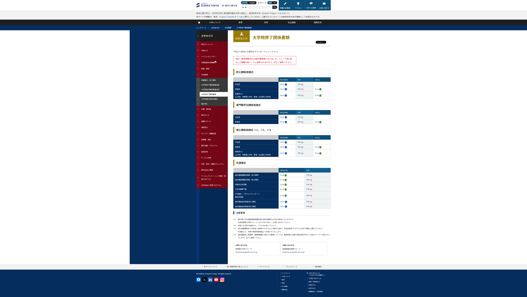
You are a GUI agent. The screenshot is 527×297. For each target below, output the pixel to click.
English (252, 3)
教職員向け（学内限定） (316, 291)
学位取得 (228, 27)
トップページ (201, 27)
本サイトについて (210, 266)
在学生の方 (215, 27)
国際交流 (284, 290)
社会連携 (284, 286)
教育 (283, 280)
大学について (286, 276)
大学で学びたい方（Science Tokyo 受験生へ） (317, 274)
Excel (317, 89)
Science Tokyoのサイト (229, 16)
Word (282, 84)
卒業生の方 (312, 285)
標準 (270, 3)
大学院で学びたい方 (315, 278)
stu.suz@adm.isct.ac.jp (296, 252)
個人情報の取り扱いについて (237, 266)
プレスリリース (291, 266)
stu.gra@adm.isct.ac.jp (248, 252)
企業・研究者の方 (314, 282)
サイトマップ (265, 266)
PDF (299, 84)
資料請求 (318, 266)
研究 (283, 283)
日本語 (244, 3)
